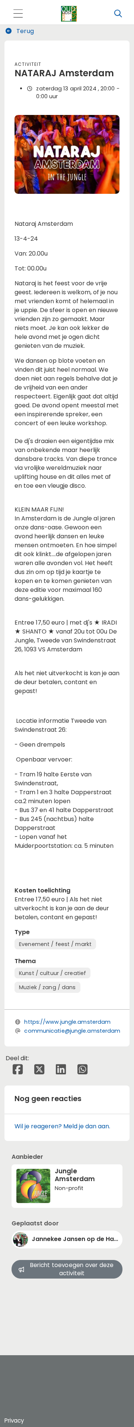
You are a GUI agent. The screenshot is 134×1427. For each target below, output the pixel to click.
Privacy (14, 1420)
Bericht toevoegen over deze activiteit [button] (72, 1269)
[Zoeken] (118, 14)
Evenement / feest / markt (55, 944)
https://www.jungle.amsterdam (67, 1022)
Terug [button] (24, 31)
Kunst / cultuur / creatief (52, 973)
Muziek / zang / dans (47, 987)
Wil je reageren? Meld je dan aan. (62, 1126)
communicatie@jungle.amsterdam (72, 1031)
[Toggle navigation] (18, 14)
